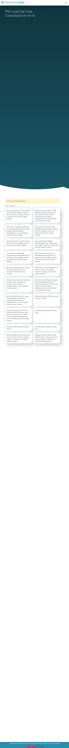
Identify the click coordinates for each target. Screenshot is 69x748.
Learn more (40, 746)
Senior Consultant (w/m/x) (15, 267)
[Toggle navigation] (65, 2)
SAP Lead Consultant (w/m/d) (15, 296)
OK (31, 746)
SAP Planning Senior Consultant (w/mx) (18, 241)
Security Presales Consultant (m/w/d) (45, 310)
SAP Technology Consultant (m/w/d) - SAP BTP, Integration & (46, 211)
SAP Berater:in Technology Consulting (18, 227)
